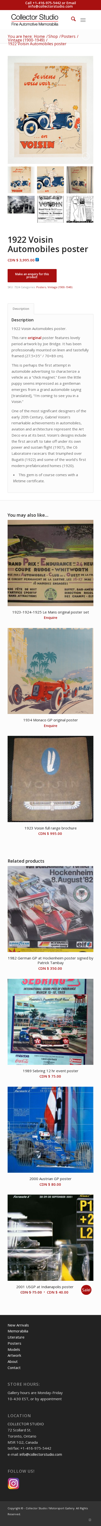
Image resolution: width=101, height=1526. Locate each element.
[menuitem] (71, 19)
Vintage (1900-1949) (60, 287)
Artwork (14, 1355)
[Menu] (83, 20)
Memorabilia (18, 1330)
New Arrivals (18, 1325)
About (13, 1361)
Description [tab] (21, 309)
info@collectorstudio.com (50, 6)
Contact (14, 1367)
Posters (41, 287)
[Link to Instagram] (89, 1520)
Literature (16, 1337)
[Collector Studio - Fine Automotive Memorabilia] (42, 19)
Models (14, 1349)
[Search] (71, 19)
